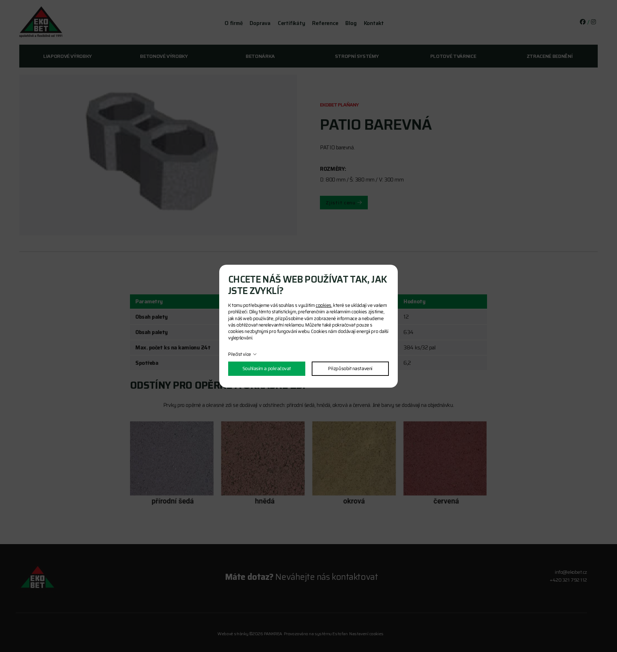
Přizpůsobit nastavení (350, 368)
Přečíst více (239, 354)
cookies (323, 305)
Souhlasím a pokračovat (266, 368)
